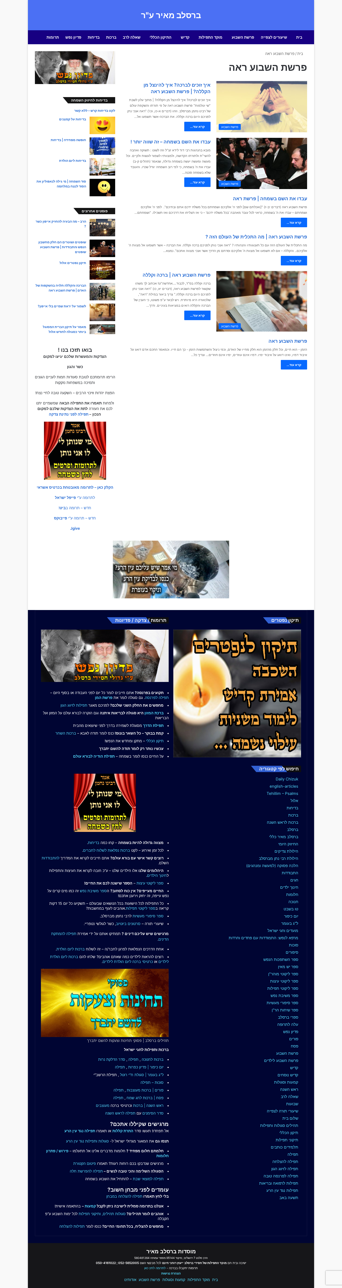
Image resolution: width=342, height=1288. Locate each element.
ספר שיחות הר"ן (285, 1010)
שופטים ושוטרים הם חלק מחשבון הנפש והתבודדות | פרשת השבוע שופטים (62, 247)
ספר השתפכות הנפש (280, 959)
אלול (294, 800)
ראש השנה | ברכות (148, 1105)
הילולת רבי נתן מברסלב (278, 858)
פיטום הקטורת (84, 1163)
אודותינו (130, 1279)
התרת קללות (122, 1131)
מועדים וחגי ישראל (283, 930)
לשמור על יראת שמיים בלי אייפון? (62, 306)
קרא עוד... (197, 127)
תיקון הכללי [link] (155, 741)
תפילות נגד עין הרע (282, 1190)
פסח (294, 1046)
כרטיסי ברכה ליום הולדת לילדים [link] (128, 961)
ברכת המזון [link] (154, 713)
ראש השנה (289, 1089)
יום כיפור (291, 916)
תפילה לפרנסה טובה (281, 1176)
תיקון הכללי (288, 1132)
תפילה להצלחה (285, 1161)
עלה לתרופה (287, 1024)
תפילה (293, 1154)
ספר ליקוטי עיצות (284, 981)
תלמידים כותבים (284, 1147)
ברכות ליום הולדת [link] (71, 949)
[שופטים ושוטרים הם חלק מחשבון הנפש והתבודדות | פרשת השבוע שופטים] (102, 248)
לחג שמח (134, 1097)
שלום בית (290, 1118)
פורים (293, 1039)
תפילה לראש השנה (120, 1113)
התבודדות (290, 873)
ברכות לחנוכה (153, 1059)
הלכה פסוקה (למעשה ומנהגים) (272, 865)
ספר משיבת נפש (284, 995)
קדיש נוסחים (288, 1075)
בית (299, 37)
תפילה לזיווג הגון (284, 1168)
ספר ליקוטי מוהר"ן (283, 974)
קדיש (185, 37)
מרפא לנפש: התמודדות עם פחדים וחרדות (263, 937)
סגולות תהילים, (114, 1213)
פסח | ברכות (153, 1097)
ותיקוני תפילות (90, 1213)
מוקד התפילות (210, 37)
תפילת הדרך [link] (153, 725)
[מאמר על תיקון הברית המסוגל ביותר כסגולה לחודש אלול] (102, 329)
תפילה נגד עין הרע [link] (79, 1131)
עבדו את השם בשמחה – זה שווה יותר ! (171, 142)
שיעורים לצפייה (274, 37)
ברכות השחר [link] (65, 733)
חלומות (292, 894)
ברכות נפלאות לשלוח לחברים (106, 850)
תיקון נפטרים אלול (73, 263)
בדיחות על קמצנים (72, 119)
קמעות (90, 1206)
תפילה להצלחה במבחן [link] (124, 1196)
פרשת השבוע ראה (287, 341)
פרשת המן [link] (103, 697)
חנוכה (293, 901)
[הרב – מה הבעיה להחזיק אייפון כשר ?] (102, 227)
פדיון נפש (73, 37)
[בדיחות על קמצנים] (102, 125)
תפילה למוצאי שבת (148, 1178)
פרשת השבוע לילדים (281, 1060)
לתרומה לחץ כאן (155, 1268)
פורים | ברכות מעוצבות (145, 1090)
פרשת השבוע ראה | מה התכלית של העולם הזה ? (256, 237)
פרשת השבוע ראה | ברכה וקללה (177, 275)
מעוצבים (102, 1105)
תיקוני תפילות (287, 1140)
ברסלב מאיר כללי (283, 836)
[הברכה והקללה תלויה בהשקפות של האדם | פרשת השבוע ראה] (102, 291)
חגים (294, 880)
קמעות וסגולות (286, 1082)
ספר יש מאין (288, 966)
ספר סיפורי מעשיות (282, 1002)
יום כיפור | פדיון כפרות (146, 1067)
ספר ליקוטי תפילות (282, 988)
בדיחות (94, 37)
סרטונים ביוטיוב (128, 923)
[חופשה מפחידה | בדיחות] (102, 146)
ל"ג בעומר (289, 923)
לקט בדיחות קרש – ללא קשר (94, 110)
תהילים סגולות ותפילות (279, 1125)
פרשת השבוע (243, 37)
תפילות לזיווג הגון (73, 705)
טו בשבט (291, 909)
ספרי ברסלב (288, 1017)
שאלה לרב (132, 37)
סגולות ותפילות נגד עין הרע (87, 1141)
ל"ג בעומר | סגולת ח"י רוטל (142, 1074)
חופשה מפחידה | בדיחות (68, 140)
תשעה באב (288, 1197)
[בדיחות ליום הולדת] (102, 167)
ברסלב (292, 829)
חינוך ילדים (289, 887)
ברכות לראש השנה (282, 822)
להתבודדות (50, 858)
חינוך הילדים (157, 875)
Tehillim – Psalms (282, 793)
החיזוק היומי (288, 844)
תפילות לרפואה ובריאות (278, 1183)
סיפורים (292, 952)
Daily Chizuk (287, 779)
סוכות (293, 945)
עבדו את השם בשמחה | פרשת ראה (270, 198)
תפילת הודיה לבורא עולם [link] (94, 756)
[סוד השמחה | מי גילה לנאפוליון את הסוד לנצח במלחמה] (102, 187)
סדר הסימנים (153, 1113)
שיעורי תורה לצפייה (282, 1111)
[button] (75, 487)
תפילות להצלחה (72, 1226)
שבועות (292, 1104)
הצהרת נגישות (171, 1273)
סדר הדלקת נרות (111, 1059)
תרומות (53, 37)
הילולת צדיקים (286, 851)
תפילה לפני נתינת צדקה (68, 414)
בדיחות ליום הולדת (72, 161)
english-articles (284, 786)
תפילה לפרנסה (157, 697)
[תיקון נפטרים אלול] (102, 270)
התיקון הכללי (160, 37)
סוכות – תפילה (152, 1082)
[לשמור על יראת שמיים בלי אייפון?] (102, 312)
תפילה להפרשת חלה (86, 1171)
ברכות (111, 37)
